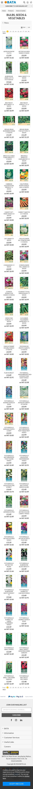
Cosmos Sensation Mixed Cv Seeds (9, 293)
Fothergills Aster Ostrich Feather (24, 538)
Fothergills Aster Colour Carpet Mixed (24, 511)
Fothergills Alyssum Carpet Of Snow (24, 402)
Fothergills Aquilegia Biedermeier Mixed (24, 458)
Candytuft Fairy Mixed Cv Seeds (9, 213)
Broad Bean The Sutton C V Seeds (24, 130)
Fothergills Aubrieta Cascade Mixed (24, 591)
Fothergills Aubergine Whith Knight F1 (9, 592)
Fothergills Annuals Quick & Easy (9, 429)
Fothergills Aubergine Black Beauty (24, 564)
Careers (7, 746)
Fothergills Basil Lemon (9, 648)
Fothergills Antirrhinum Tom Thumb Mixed (9, 458)
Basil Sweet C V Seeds (24, 77)
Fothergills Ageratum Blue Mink (9, 402)
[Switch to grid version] (22, 27)
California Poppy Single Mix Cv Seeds (24, 185)
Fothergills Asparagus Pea (8, 511)
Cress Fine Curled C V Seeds (9, 319)
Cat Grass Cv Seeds (9, 239)
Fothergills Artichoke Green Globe (24, 485)
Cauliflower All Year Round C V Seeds (24, 240)
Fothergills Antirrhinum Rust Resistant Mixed (24, 430)
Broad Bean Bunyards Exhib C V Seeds (9, 130)
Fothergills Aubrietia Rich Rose (24, 619)
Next (4, 33)
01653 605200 (16, 761)
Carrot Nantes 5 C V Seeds (24, 213)
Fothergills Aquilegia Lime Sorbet (8, 485)
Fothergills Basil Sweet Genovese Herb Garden (24, 650)
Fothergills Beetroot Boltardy (24, 677)
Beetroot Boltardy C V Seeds (9, 104)
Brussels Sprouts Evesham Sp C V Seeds (24, 158)
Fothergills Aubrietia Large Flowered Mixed (9, 621)
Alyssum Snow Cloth (9, 52)
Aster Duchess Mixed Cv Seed (24, 52)
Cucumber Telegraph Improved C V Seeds (24, 320)
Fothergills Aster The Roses (9, 564)
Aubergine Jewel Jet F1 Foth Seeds (8, 77)
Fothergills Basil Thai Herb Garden (9, 677)
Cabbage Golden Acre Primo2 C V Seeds (9, 186)
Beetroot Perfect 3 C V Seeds (24, 104)
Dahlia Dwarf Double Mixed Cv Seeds (9, 347)
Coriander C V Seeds (9, 266)
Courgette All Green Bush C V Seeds (24, 293)
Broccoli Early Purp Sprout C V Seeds (9, 157)
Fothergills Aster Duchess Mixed (8, 538)
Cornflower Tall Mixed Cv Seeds (24, 266)
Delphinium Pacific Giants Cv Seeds (24, 347)
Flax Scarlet (9, 373)
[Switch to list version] (27, 27)
